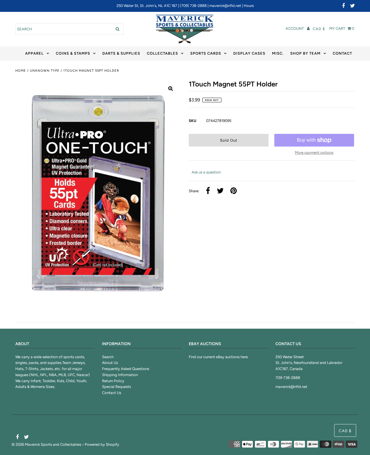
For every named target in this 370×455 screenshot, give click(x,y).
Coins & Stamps (73, 53)
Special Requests (116, 386)
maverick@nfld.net (225, 5)
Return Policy (113, 381)
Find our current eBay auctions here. (219, 357)
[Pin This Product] (233, 191)
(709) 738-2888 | (194, 5)
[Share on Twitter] (220, 191)
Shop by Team (305, 53)
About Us (110, 362)
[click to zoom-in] (170, 89)
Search (108, 357)
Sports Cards (205, 53)
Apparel (34, 53)
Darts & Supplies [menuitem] (121, 53)
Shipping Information (120, 375)
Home (20, 71)
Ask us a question (206, 172)
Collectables (162, 53)
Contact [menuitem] (342, 53)
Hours (249, 5)
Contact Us (111, 393)
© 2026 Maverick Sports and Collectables (46, 444)
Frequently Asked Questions (125, 369)
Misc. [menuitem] (278, 53)
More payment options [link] (314, 152)
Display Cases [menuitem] (249, 53)
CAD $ (319, 29)
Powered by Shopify (102, 444)
